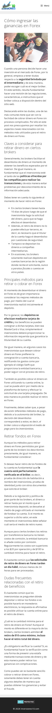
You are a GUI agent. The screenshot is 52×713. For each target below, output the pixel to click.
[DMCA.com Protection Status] (26, 702)
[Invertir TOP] (8, 5)
